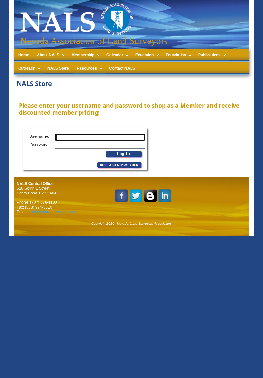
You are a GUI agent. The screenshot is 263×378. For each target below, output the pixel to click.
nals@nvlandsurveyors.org (52, 212)
